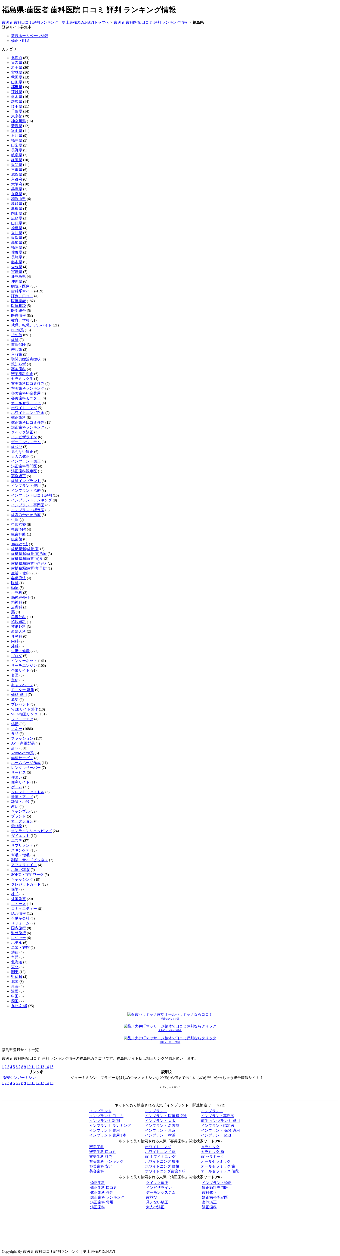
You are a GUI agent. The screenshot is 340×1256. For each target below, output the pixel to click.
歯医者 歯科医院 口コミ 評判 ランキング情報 (151, 22)
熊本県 (16, 262)
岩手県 (16, 67)
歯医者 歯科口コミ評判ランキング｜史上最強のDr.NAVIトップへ (55, 22)
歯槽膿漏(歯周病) (25, 549)
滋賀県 (16, 174)
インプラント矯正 (26, 461)
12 (38, 1067)
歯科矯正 (209, 1192)
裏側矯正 (18, 476)
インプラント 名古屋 (162, 1126)
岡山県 (16, 213)
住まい (16, 777)
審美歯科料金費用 (26, 393)
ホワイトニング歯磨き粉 (165, 1171)
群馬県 (16, 101)
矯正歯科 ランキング (107, 1197)
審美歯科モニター (26, 398)
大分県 (16, 267)
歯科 (15, 340)
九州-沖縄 (19, 1006)
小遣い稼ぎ (20, 870)
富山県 (16, 131)
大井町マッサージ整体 (170, 1030)
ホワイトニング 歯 (160, 1152)
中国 (15, 996)
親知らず (18, 364)
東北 (15, 967)
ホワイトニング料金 (27, 413)
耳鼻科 (16, 636)
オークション (22, 821)
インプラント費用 (26, 486)
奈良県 (16, 194)
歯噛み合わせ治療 (26, 515)
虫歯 (15, 520)
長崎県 (16, 257)
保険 (15, 889)
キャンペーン (22, 685)
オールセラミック (26, 403)
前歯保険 (18, 345)
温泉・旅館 (20, 947)
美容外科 (18, 617)
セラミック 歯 (212, 1152)
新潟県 (16, 126)
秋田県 (16, 77)
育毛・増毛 (20, 855)
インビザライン (24, 437)
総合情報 (18, 913)
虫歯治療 (18, 524)
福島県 (16, 87)
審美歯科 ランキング (106, 1161)
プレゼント (20, 704)
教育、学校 (20, 320)
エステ (16, 841)
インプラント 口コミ (106, 1116)
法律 (15, 952)
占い (15, 806)
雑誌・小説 (20, 802)
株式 (15, 894)
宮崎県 (16, 272)
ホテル (16, 943)
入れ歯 (16, 354)
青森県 (16, 63)
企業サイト (20, 670)
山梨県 (16, 145)
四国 (15, 1001)
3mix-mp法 (19, 544)
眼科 (15, 583)
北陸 (15, 982)
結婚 (15, 724)
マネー (16, 729)
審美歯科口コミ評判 (27, 383)
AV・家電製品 (23, 743)
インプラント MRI (216, 1135)
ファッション (22, 738)
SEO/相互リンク (24, 714)
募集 (15, 700)
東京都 (16, 116)
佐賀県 (16, 252)
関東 (15, 972)
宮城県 (16, 72)
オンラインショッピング (31, 831)
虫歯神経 (18, 534)
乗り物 (16, 826)
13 (42, 1067)
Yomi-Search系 (22, 753)
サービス (18, 772)
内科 (15, 641)
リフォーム (20, 923)
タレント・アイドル (27, 792)
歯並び (16, 447)
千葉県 (16, 111)
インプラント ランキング (110, 1126)
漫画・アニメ (22, 797)
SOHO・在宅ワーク (27, 875)
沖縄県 (16, 281)
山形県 (16, 82)
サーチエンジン (24, 665)
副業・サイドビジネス (29, 860)
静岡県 (16, 160)
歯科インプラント (26, 481)
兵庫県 (16, 189)
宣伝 (15, 680)
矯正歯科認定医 (24, 471)
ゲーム (16, 787)
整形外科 (18, 627)
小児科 (16, 593)
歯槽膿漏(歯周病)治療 (29, 554)
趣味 (15, 748)
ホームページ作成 (26, 763)
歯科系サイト (22, 291)
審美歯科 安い (100, 1166)
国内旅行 (18, 928)
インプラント (100, 1111)
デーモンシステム (26, 442)
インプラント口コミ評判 (31, 495)
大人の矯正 (20, 456)
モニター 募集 (22, 690)
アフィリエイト (24, 865)
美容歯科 (96, 1171)
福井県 (16, 140)
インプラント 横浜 (160, 1135)
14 (47, 1067)
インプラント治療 (26, 490)
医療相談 (18, 306)
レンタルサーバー (26, 768)
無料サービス (22, 758)
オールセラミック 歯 (218, 1166)
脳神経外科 (20, 597)
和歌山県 (18, 199)
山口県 (16, 223)
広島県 (16, 218)
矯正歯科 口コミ (103, 1188)
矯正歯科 (18, 418)
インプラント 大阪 (160, 1121)
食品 (15, 734)
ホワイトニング (24, 408)
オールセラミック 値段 (220, 1171)
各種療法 (18, 578)
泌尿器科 (18, 622)
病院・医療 (20, 286)
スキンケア (20, 850)
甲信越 (16, 977)
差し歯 (16, 349)
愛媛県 (16, 238)
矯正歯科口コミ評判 (27, 422)
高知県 (16, 242)
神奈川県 (18, 121)
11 (33, 1067)
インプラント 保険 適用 (220, 1130)
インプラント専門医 (27, 505)
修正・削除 (20, 41)
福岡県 (16, 247)
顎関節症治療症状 (26, 359)
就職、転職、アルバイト (31, 325)
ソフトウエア (22, 719)
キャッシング (22, 879)
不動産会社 (20, 918)
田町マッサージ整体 (170, 1042)
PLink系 (17, 330)
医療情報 (18, 315)
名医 (15, 675)
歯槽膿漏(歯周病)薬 (27, 559)
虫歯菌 (16, 539)
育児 (15, 957)
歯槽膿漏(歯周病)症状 (29, 563)
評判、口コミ (22, 296)
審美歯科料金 (22, 374)
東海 (15, 986)
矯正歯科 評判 (101, 1192)
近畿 (15, 991)
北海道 (16, 58)
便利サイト (20, 782)
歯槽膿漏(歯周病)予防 (29, 568)
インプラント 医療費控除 (166, 1116)
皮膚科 (16, 607)
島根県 (16, 208)
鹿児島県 (18, 277)
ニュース (18, 904)
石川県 (16, 136)
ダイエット (20, 836)
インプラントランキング (31, 500)
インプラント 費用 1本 (107, 1135)
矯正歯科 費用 (101, 1202)
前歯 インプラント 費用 (220, 1121)
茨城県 (16, 92)
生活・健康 (20, 573)
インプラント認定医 (27, 510)
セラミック (210, 1147)
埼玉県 (16, 106)
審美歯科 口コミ (102, 1152)
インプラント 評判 (104, 1121)
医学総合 (18, 311)
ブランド (18, 816)
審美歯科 (18, 369)
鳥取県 (16, 204)
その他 (16, 335)
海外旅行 (18, 933)
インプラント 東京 (160, 1130)
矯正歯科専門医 (24, 466)
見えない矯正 (22, 452)
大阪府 (16, 184)
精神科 (16, 602)
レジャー (18, 938)
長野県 (16, 150)
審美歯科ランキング (27, 388)
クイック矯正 (22, 432)
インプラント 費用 (104, 1130)
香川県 (16, 233)
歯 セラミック (212, 1157)
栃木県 (16, 97)
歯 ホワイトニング (160, 1157)
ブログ (16, 656)
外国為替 (18, 899)
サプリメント (22, 845)
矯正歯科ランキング (27, 427)
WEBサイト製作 (24, 709)
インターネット (24, 661)
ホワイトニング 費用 (162, 1161)
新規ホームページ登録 (29, 36)
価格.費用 (19, 695)
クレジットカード (26, 884)
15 (51, 1067)
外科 (15, 646)
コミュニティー (24, 909)
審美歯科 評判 (100, 1157)
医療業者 (18, 301)
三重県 (16, 170)
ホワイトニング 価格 (162, 1166)
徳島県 (16, 228)
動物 (15, 588)
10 (29, 1067)
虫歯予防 (18, 529)
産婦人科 (18, 631)
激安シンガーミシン (19, 1078)
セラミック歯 (22, 379)
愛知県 (16, 165)
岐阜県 (16, 155)
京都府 (16, 179)
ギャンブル (20, 811)
